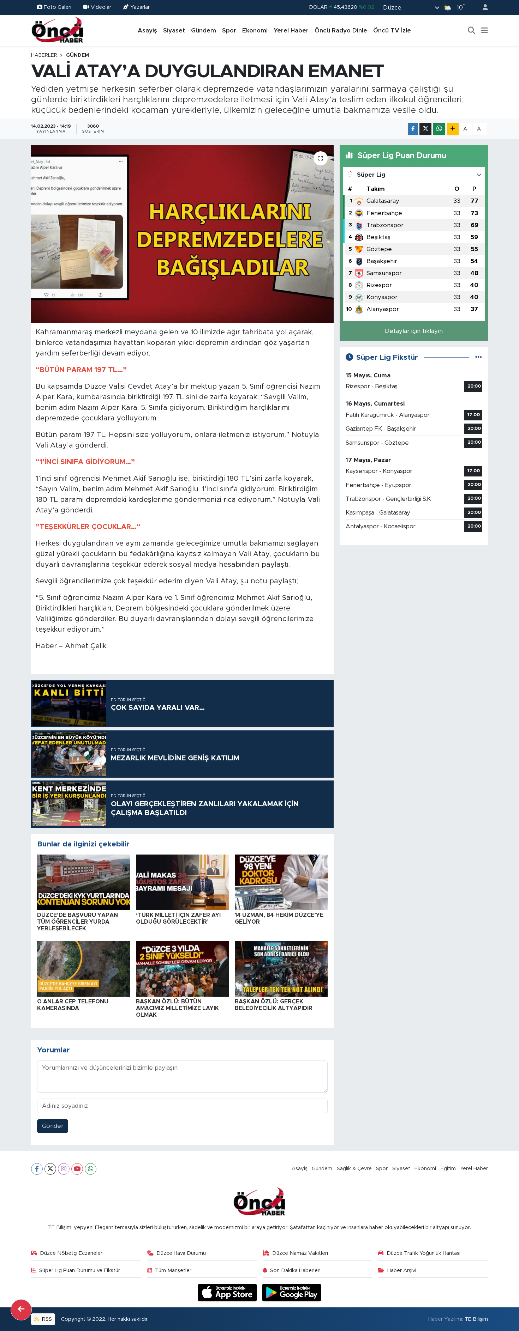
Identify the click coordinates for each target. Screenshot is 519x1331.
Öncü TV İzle (392, 31)
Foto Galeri (57, 7)
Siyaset (174, 31)
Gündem (203, 31)
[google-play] (292, 1292)
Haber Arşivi (401, 1270)
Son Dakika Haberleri (295, 1270)
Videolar (101, 7)
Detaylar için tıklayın (414, 331)
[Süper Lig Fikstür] (478, 357)
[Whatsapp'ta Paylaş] (439, 129)
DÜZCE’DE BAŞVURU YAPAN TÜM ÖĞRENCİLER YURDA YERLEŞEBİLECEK (77, 921)
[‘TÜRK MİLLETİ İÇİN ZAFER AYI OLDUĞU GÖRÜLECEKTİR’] (182, 882)
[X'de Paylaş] (425, 129)
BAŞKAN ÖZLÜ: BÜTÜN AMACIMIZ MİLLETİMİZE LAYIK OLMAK (177, 1008)
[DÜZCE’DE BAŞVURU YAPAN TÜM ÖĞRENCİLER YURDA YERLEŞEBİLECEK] (83, 882)
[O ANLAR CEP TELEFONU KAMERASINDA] (83, 969)
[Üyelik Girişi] (482, 7)
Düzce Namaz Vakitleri (300, 1253)
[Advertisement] (414, 600)
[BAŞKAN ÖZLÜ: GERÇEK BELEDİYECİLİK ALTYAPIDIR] (281, 969)
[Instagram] (64, 1169)
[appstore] (228, 1292)
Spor (229, 31)
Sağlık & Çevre (354, 1168)
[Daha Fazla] (453, 129)
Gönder (53, 1126)
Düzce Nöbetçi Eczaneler (71, 1253)
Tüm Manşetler (173, 1270)
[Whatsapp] (90, 1169)
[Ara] (471, 30)
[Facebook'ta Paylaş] (413, 129)
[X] (50, 1169)
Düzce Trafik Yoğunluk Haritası (423, 1253)
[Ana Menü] (484, 30)
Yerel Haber (291, 31)
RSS (46, 1319)
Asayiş (147, 31)
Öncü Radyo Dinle (341, 31)
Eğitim (448, 1168)
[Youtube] (77, 1169)
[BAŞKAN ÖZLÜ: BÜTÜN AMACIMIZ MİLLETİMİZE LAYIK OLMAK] (182, 969)
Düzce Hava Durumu (181, 1253)
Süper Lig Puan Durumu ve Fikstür (79, 1270)
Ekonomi (255, 31)
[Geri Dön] (21, 1309)
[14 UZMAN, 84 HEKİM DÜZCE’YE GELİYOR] (281, 882)
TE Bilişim (476, 1319)
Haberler (44, 55)
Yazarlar (140, 7)
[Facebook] (37, 1169)
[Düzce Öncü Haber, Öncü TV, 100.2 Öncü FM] (57, 30)
